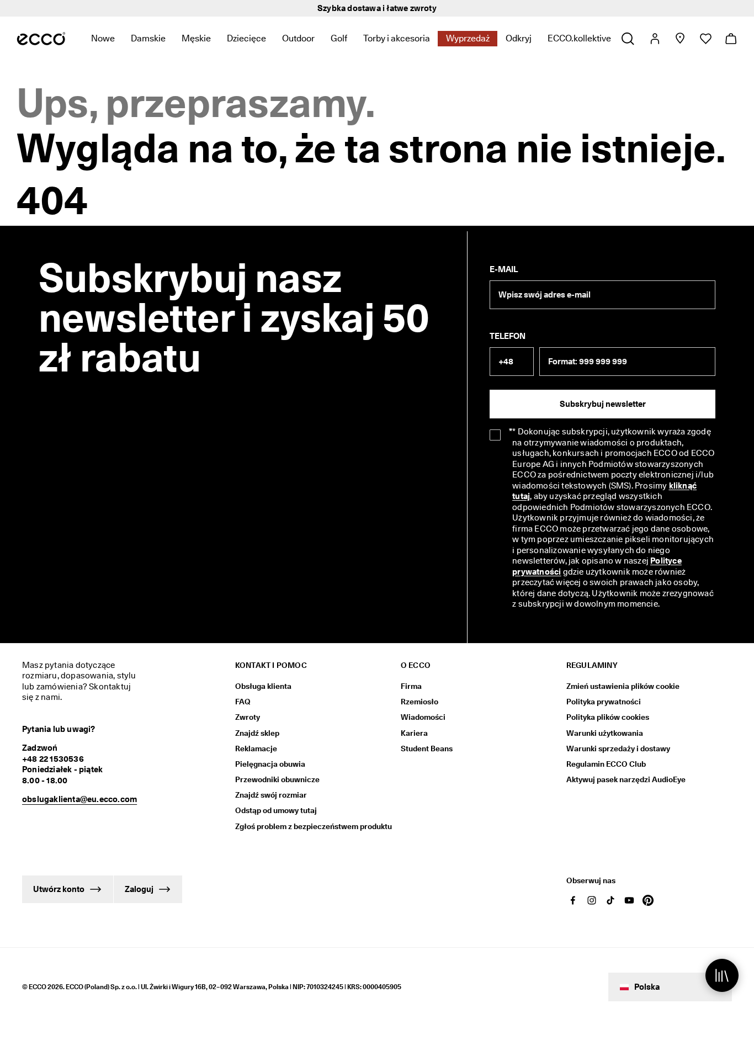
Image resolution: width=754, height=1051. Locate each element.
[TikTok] (610, 900)
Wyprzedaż (468, 38)
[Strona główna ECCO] (41, 38)
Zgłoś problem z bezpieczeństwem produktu (313, 826)
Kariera (414, 733)
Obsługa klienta (263, 686)
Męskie (196, 38)
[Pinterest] (648, 900)
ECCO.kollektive (579, 38)
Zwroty (247, 717)
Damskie (148, 38)
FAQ (243, 701)
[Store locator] (679, 38)
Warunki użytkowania (604, 733)
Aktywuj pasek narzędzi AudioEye (626, 779)
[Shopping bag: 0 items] (730, 38)
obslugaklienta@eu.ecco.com (79, 799)
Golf (339, 38)
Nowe (103, 38)
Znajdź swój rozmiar (271, 794)
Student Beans (427, 748)
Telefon (507, 336)
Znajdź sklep (257, 733)
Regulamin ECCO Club (606, 764)
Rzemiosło (419, 701)
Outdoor (298, 38)
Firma (411, 686)
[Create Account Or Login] (654, 38)
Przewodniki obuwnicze (277, 779)
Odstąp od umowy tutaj (276, 810)
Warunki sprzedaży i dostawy (618, 748)
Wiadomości (423, 717)
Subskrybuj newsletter (603, 404)
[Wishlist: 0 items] (705, 38)
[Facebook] (573, 900)
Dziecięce (246, 38)
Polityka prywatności (603, 701)
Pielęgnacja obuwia (270, 764)
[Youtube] (629, 900)
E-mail (504, 269)
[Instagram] (591, 900)
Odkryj (519, 38)
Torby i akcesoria (396, 38)
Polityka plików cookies (607, 717)
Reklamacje (256, 748)
